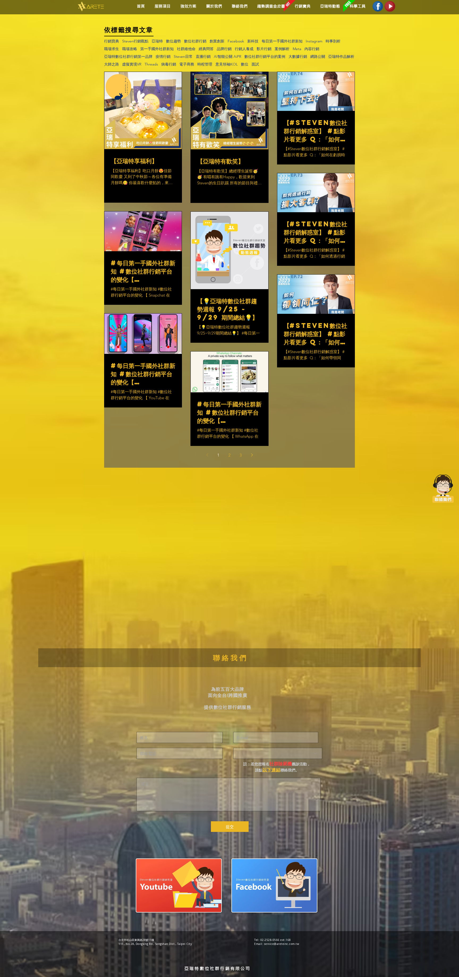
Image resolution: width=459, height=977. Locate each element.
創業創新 (217, 41)
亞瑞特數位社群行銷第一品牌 (128, 56)
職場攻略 (129, 49)
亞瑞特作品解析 (341, 56)
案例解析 (282, 49)
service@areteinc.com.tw (281, 944)
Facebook (236, 41)
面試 (255, 64)
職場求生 (111, 49)
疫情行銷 (163, 56)
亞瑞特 (157, 41)
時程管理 (204, 64)
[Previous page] (207, 455)
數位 (244, 64)
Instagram (314, 41)
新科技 (252, 41)
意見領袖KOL (226, 64)
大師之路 (111, 64)
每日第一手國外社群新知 (282, 41)
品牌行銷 (224, 49)
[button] (187, 6)
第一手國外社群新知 (157, 49)
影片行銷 (264, 49)
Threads (151, 64)
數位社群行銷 (195, 41)
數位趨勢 (173, 41)
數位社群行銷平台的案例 (264, 56)
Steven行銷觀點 (135, 41)
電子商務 (186, 64)
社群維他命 (186, 49)
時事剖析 (333, 41)
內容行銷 (311, 49)
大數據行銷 (297, 56)
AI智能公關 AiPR (227, 56)
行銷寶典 (111, 41)
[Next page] (252, 455)
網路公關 (317, 56)
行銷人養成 (244, 49)
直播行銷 (203, 56)
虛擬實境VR (131, 64)
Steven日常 (183, 56)
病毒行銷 (168, 64)
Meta (297, 49)
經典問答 (206, 49)
